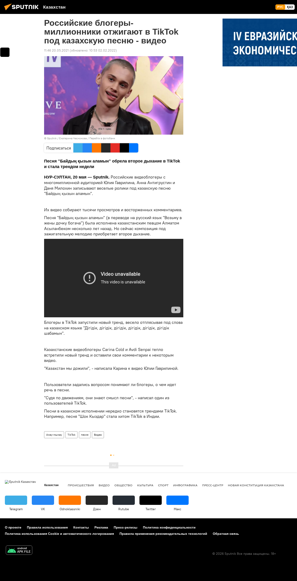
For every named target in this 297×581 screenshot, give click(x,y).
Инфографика (185, 485)
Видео (98, 434)
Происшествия (81, 485)
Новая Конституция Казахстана (256, 485)
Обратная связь (226, 534)
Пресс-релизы (125, 527)
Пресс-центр (212, 485)
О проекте (13, 527)
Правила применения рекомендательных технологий (163, 534)
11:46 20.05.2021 (56, 50)
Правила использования (47, 527)
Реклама (101, 527)
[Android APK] (19, 550)
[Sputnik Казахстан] (22, 11)
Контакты (81, 527)
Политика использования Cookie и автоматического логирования (59, 534)
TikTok (71, 434)
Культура (145, 485)
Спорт (163, 485)
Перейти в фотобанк (102, 138)
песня (84, 434)
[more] (5, 52)
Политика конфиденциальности (169, 527)
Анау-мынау (54, 434)
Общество (123, 485)
